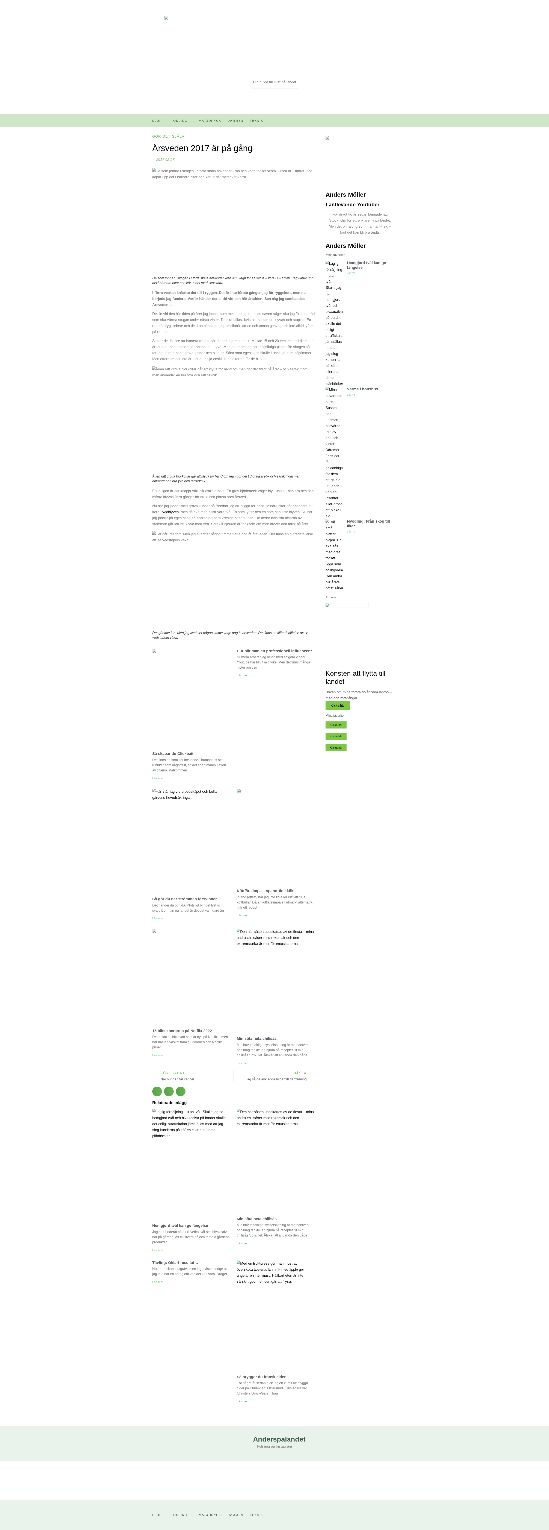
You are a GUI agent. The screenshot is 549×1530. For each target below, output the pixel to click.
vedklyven (170, 512)
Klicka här (338, 705)
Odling (180, 120)
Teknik (256, 120)
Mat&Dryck (210, 120)
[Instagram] (393, 122)
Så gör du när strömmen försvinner (184, 899)
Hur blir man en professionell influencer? (274, 651)
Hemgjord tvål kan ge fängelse (180, 1225)
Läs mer (157, 778)
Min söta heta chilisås (257, 1038)
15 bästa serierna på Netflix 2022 (182, 1031)
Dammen (235, 120)
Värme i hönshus (362, 389)
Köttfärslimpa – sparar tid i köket (267, 891)
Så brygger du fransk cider (261, 1377)
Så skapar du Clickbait (172, 753)
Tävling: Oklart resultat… (175, 1263)
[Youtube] (384, 122)
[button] (157, 1091)
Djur (157, 120)
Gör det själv (168, 136)
